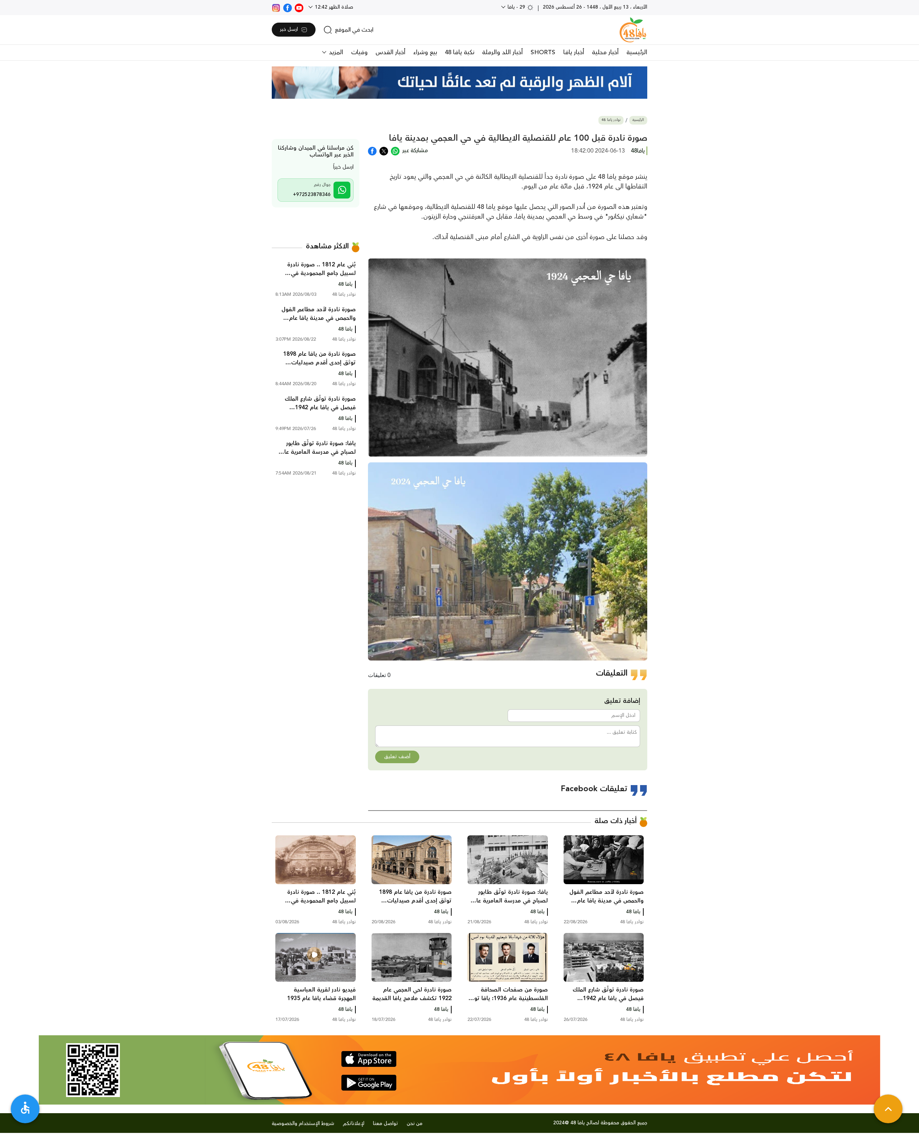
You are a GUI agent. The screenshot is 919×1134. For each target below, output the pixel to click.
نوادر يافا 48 (611, 120)
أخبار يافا (573, 52)
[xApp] (383, 150)
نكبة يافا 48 (459, 52)
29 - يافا (516, 7)
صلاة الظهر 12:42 (333, 7)
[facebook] (287, 7)
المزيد (335, 52)
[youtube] (299, 7)
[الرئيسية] (633, 29)
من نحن (415, 1124)
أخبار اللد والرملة (502, 52)
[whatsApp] (395, 150)
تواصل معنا (385, 1124)
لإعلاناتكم (353, 1124)
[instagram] (276, 7)
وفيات (359, 52)
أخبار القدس (390, 52)
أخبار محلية (605, 52)
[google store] (369, 1082)
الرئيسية (636, 52)
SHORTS (543, 52)
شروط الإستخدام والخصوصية (303, 1124)
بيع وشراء (425, 52)
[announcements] (459, 82)
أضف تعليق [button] (397, 757)
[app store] (369, 1059)
